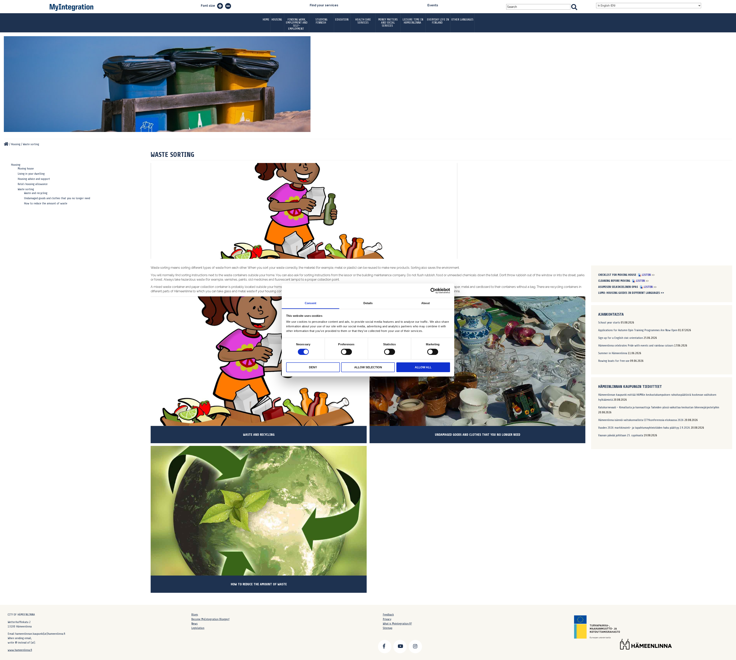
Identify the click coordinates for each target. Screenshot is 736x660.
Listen (646, 275)
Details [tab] (368, 303)
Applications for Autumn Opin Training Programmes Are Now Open (637, 330)
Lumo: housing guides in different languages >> (631, 293)
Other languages (462, 19)
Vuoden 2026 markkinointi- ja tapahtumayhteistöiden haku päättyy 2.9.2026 (644, 427)
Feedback (388, 614)
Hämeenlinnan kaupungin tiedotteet (630, 386)
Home (266, 19)
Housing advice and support (34, 179)
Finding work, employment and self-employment (296, 24)
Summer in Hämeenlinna (612, 353)
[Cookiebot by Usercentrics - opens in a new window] (433, 290)
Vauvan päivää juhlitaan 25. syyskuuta (620, 435)
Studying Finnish (321, 21)
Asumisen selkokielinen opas (618, 287)
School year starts (609, 322)
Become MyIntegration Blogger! (210, 619)
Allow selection (368, 367)
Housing (276, 19)
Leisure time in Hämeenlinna (412, 21)
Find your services (324, 5)
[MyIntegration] (6, 144)
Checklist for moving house (617, 275)
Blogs (194, 614)
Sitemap (387, 628)
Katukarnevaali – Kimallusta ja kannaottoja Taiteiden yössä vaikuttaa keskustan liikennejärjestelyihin (658, 407)
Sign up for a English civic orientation (620, 338)
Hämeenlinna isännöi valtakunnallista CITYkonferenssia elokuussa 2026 (641, 420)
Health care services (363, 21)
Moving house (26, 168)
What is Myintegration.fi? (397, 623)
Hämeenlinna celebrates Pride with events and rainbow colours (636, 345)
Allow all (423, 367)
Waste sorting (26, 189)
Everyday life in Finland (438, 21)
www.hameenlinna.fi (20, 650)
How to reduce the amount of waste (45, 203)
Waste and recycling (35, 193)
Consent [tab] (310, 303)
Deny (313, 367)
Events (432, 5)
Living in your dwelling (31, 173)
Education (341, 19)
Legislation (197, 628)
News (194, 623)
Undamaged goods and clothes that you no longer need (57, 198)
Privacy (387, 619)
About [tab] (425, 303)
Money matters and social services (388, 22)
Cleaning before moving (614, 281)
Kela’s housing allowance (33, 184)
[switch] (346, 352)
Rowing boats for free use (613, 361)
